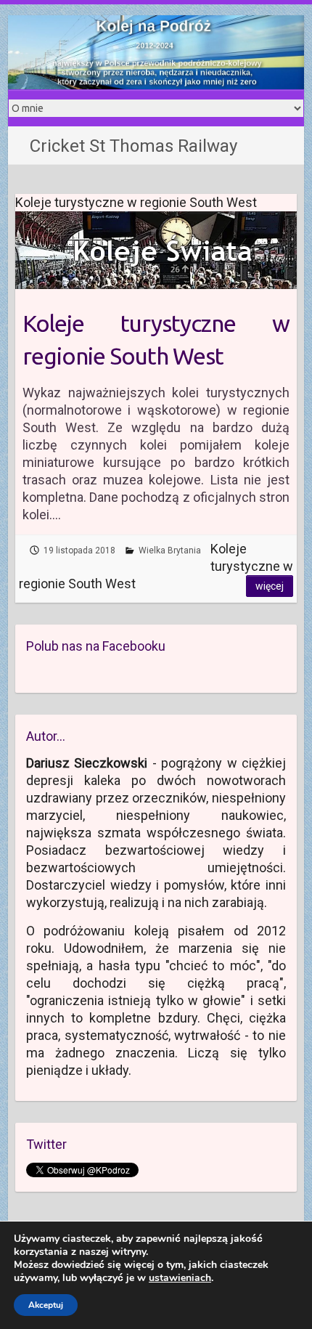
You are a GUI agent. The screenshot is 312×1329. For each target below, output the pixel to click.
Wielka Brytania (170, 550)
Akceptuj (45, 1305)
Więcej (269, 586)
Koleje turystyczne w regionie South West (156, 339)
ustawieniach (180, 1278)
